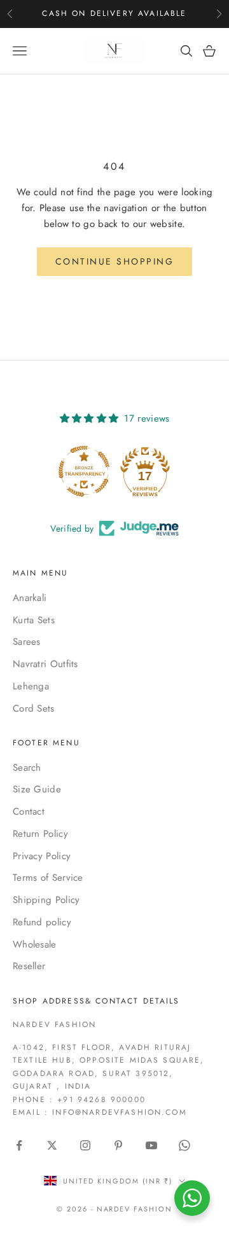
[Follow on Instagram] (85, 1145)
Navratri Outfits (45, 664)
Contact (29, 811)
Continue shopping (114, 261)
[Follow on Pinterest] (118, 1145)
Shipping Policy (46, 900)
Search (27, 768)
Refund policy (42, 922)
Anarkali (29, 598)
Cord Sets (34, 708)
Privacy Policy (42, 856)
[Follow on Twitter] (52, 1145)
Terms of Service (48, 878)
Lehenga (31, 686)
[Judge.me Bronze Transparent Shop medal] (84, 471)
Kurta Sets (34, 620)
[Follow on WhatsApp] (184, 1145)
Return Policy (40, 834)
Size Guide (37, 789)
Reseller (29, 966)
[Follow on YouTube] (151, 1145)
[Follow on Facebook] (19, 1145)
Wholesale (35, 944)
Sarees (27, 642)
